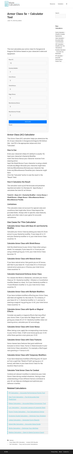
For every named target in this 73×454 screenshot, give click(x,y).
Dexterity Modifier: (13, 68)
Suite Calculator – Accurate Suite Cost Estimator (60, 40)
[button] (67, 4)
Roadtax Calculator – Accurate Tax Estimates (60, 51)
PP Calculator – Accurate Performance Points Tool (27, 393)
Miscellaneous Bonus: (14, 103)
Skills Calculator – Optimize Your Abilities (23, 428)
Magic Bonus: (12, 94)
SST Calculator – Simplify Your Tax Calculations (60, 45)
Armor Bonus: (12, 77)
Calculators (60, 4)
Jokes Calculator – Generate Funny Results (24, 420)
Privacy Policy (54, 451)
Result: (10, 125)
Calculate (28, 121)
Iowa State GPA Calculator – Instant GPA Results (23, 442)
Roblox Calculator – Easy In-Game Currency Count (26, 432)
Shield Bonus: (12, 85)
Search (57, 13)
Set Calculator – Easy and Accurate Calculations (23, 444)
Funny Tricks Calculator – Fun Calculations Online (26, 412)
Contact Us (66, 451)
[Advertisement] (27, 35)
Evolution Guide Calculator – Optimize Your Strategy (27, 416)
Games (11, 440)
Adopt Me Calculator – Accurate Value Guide (24, 424)
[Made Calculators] (12, 4)
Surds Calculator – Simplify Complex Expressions (60, 34)
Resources (52, 4)
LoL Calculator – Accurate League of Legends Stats (27, 407)
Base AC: (11, 59)
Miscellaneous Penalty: (15, 111)
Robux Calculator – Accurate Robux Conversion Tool (27, 403)
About (60, 451)
